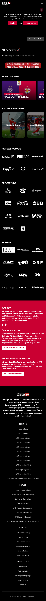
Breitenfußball (23, 550)
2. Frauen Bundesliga (23, 499)
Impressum (23, 566)
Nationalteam (23, 429)
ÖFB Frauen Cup (23, 503)
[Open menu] (42, 3)
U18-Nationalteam (23, 447)
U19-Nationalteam (23, 442)
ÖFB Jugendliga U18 (23, 465)
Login (12, 23)
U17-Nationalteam (23, 451)
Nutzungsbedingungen (23, 575)
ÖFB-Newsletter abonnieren (14, 347)
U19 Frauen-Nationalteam (23, 508)
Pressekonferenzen (23, 546)
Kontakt (23, 584)
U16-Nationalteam (23, 456)
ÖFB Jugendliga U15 (23, 474)
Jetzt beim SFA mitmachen (13, 373)
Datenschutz (23, 571)
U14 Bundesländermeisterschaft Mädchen (23, 521)
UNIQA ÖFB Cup (23, 433)
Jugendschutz (23, 580)
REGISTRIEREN (30, 23)
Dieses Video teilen (35, 39)
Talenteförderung (23, 532)
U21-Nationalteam (23, 438)
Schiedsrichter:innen (23, 541)
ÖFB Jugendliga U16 (23, 469)
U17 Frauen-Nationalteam (23, 512)
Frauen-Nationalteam (23, 489)
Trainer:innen (23, 537)
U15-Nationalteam (23, 460)
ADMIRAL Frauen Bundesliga (23, 494)
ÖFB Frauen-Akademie (23, 517)
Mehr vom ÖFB (23, 555)
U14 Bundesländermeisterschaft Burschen (23, 478)
